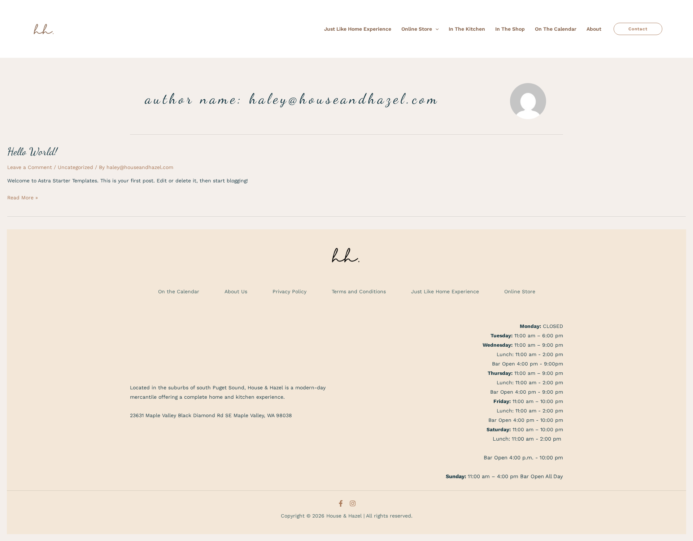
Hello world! (32, 151)
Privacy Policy (289, 291)
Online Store (519, 291)
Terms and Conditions (359, 291)
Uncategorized (75, 167)
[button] (435, 28)
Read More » (22, 196)
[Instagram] (352, 503)
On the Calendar (178, 291)
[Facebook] (340, 503)
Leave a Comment (29, 167)
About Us (236, 291)
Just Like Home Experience (445, 291)
